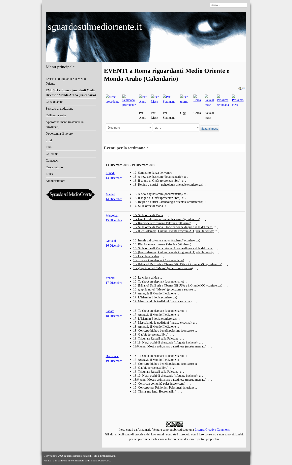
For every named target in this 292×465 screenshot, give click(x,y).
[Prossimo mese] (238, 100)
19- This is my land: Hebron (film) (154, 391)
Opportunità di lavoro (59, 133)
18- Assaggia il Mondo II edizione (154, 326)
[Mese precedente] (112, 99)
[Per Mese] (155, 99)
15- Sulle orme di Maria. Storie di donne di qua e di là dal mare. (173, 227)
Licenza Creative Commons (212, 429)
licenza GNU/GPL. (101, 460)
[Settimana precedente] (129, 100)
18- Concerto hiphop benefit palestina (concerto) (163, 330)
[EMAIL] (243, 88)
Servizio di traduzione (59, 108)
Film (48, 147)
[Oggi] (185, 99)
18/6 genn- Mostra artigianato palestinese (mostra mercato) (169, 346)
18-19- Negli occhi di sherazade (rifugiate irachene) (165, 342)
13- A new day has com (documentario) (158, 176)
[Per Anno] (143, 99)
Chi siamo (52, 153)
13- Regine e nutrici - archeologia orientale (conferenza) (168, 184)
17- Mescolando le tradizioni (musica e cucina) (162, 301)
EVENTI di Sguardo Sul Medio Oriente (66, 81)
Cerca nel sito (54, 167)
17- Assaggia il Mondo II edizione (154, 293)
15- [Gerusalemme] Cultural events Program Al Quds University (173, 231)
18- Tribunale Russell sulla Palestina (155, 338)
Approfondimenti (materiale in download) (65, 124)
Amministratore (55, 180)
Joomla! (48, 460)
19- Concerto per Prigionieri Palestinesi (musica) (163, 387)
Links (49, 174)
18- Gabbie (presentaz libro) (150, 334)
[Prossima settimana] (223, 100)
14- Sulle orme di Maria (148, 205)
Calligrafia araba (56, 115)
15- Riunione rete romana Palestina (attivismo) (162, 223)
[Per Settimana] (170, 99)
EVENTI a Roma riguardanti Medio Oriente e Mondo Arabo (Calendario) (71, 93)
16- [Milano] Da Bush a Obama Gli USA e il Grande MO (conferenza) (177, 264)
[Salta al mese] (209, 100)
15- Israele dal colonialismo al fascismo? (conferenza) (166, 219)
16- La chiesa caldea (146, 256)
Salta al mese (209, 128)
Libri (49, 140)
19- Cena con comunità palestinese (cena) (159, 383)
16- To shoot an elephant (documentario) (158, 260)
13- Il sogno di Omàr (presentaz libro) (156, 180)
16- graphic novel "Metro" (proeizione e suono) (163, 268)
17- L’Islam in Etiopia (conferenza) (155, 297)
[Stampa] (240, 88)
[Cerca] (197, 98)
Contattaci (52, 160)
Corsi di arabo (54, 101)
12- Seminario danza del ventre (152, 172)
